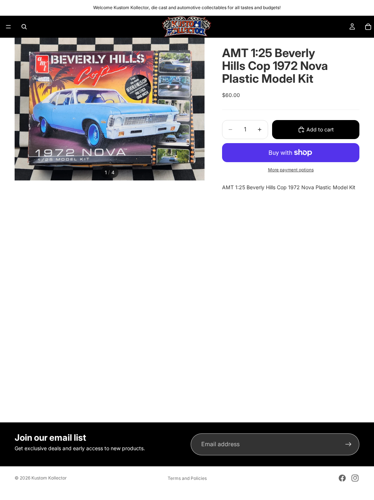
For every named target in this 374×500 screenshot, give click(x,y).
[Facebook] (342, 478)
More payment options (291, 169)
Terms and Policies (187, 478)
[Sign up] (348, 444)
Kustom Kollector (49, 478)
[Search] (24, 27)
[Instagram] (355, 478)
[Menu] (8, 26)
